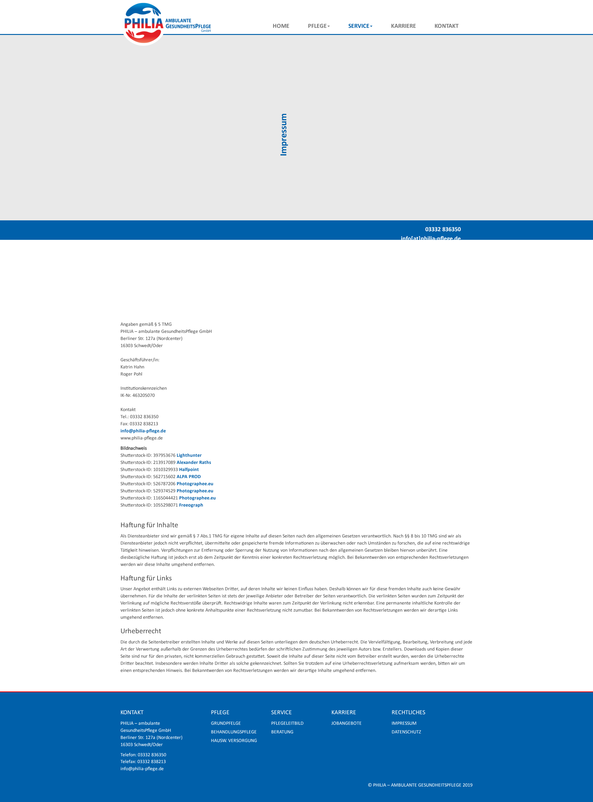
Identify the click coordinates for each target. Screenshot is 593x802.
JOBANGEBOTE (346, 723)
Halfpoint (189, 469)
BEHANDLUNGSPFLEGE (234, 732)
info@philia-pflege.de (143, 431)
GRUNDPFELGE (226, 723)
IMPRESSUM (404, 723)
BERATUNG (282, 732)
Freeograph (191, 505)
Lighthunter (189, 455)
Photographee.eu (195, 484)
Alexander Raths (194, 462)
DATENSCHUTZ (406, 732)
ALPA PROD (189, 476)
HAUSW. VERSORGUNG (234, 740)
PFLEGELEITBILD (287, 723)
